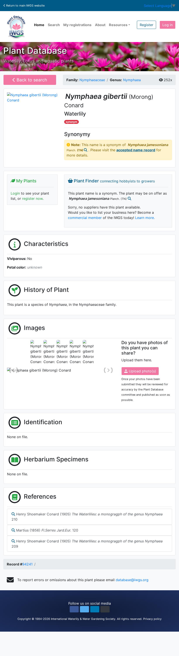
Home (39, 25)
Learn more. (145, 217)
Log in (167, 25)
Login (15, 193)
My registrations (77, 25)
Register (146, 25)
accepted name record (135, 150)
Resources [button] (118, 25)
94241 (27, 564)
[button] (74, 609)
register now (32, 198)
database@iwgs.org (132, 580)
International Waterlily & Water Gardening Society (83, 619)
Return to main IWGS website (25, 5)
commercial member (85, 217)
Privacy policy (152, 619)
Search (54, 25)
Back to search (31, 79)
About (100, 25)
